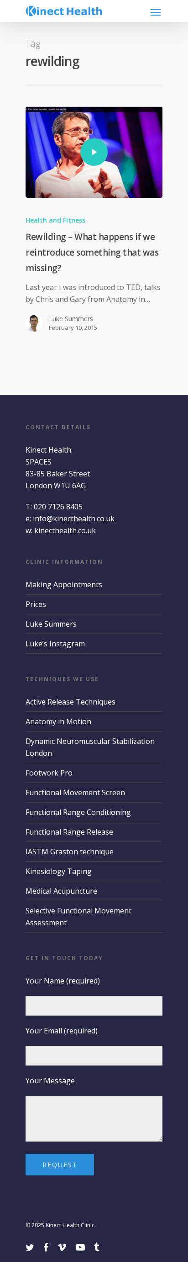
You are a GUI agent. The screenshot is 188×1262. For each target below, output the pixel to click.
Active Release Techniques (70, 702)
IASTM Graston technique (70, 852)
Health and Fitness (55, 220)
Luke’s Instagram (55, 644)
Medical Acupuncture (61, 891)
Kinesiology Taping (59, 871)
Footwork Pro (49, 773)
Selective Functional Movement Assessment (78, 917)
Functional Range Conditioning (78, 812)
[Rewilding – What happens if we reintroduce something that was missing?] (94, 152)
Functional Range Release (69, 832)
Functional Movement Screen (75, 792)
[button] (156, 11)
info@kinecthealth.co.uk (74, 519)
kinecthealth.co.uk (65, 530)
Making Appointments (64, 584)
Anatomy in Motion (58, 721)
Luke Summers (71, 318)
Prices (36, 604)
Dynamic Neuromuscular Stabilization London (90, 747)
